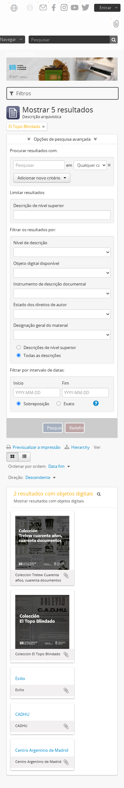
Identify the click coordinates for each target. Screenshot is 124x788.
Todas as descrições (42, 355)
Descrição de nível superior (38, 205)
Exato (68, 404)
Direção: (16, 477)
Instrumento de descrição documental (49, 284)
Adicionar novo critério (38, 178)
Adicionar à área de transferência (66, 575)
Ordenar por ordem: (27, 466)
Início (18, 383)
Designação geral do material (40, 325)
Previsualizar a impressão (36, 447)
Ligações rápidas (30, 8)
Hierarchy (80, 447)
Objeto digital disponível (36, 263)
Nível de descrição (30, 243)
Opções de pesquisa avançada (62, 139)
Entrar (105, 7)
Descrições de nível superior (49, 347)
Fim (65, 383)
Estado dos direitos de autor (40, 304)
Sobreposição (36, 404)
